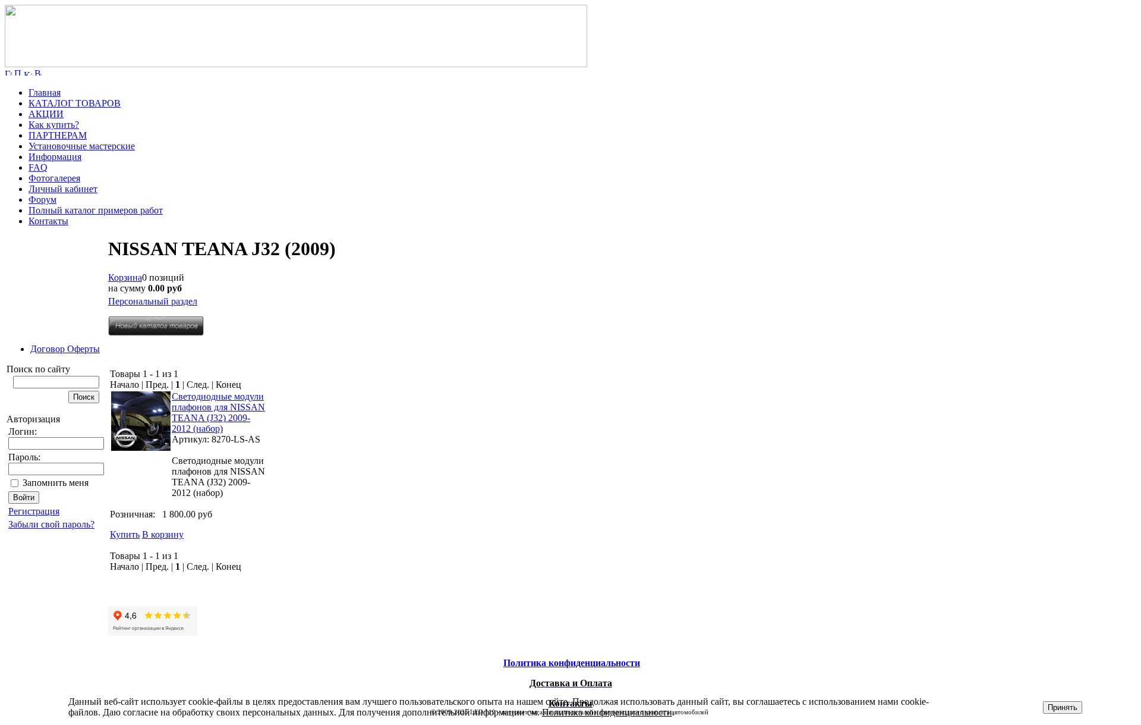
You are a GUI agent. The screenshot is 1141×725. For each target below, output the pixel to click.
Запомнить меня (56, 483)
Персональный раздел (152, 301)
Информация (55, 157)
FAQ (38, 167)
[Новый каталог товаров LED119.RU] (156, 333)
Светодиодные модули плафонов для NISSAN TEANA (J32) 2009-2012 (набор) (218, 412)
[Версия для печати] (38, 72)
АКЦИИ (46, 114)
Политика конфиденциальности (607, 712)
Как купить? (54, 125)
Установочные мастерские (82, 146)
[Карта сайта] (28, 72)
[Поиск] (17, 72)
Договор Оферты (65, 349)
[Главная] (296, 64)
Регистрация (33, 511)
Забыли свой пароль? (51, 524)
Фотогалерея (54, 178)
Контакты (48, 221)
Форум (42, 199)
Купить (125, 534)
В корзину (163, 534)
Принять (1062, 707)
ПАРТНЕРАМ (58, 135)
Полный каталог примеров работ (96, 210)
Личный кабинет (63, 189)
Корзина (125, 277)
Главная (45, 92)
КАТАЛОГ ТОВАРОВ (75, 103)
